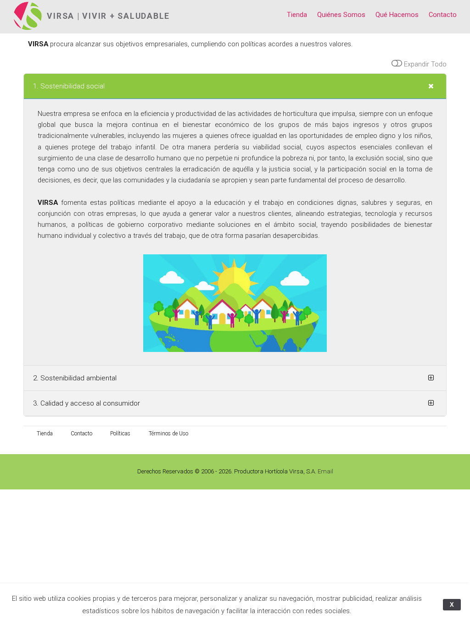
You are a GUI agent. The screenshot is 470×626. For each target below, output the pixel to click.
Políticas (120, 433)
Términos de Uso (168, 433)
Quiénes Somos (341, 15)
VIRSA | (64, 16)
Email (325, 471)
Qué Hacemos (397, 15)
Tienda (297, 15)
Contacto (443, 15)
